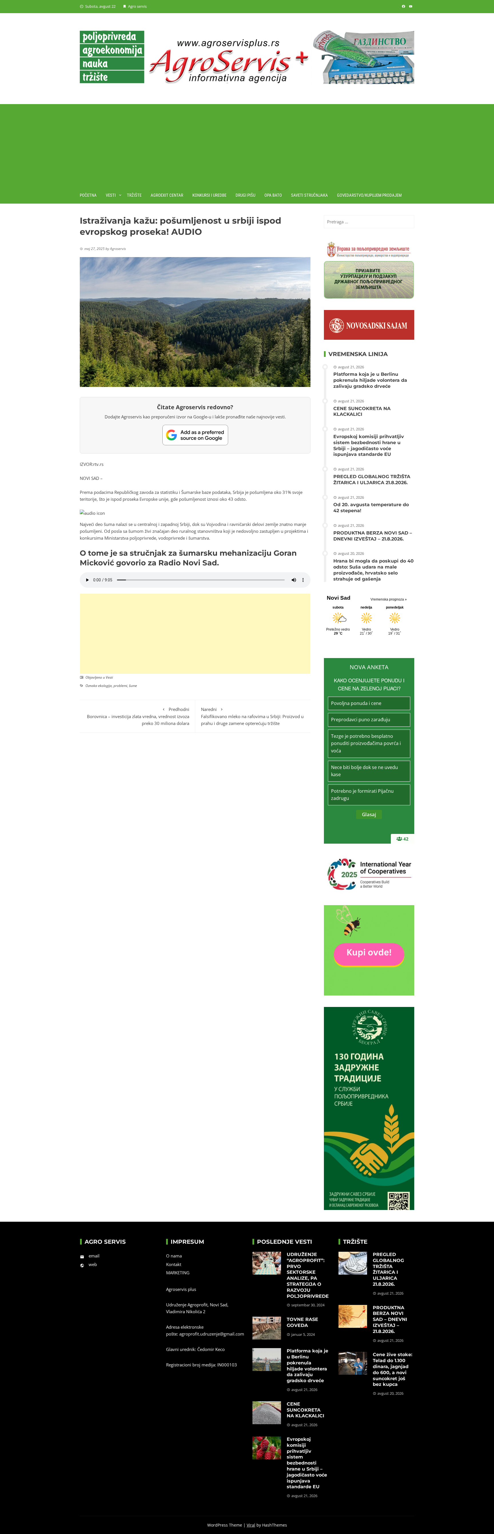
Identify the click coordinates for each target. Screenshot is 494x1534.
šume (133, 685)
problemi (120, 685)
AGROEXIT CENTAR (167, 195)
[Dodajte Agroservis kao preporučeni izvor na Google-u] (195, 435)
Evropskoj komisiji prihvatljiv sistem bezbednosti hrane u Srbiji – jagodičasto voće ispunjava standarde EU (368, 445)
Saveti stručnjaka (309, 195)
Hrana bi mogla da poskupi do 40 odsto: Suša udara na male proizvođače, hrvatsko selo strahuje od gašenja (373, 569)
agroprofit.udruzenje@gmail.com (211, 1334)
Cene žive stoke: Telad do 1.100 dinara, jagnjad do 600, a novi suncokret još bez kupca (392, 1369)
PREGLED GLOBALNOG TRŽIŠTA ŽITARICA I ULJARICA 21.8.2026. (371, 479)
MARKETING (178, 1272)
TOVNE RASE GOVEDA (302, 1322)
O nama (174, 1256)
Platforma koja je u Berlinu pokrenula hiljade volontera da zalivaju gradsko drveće (370, 380)
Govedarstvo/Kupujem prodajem (369, 195)
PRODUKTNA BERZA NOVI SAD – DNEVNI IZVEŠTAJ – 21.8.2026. (372, 536)
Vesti (111, 195)
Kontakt (173, 1264)
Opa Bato (273, 195)
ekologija (105, 685)
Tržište (134, 195)
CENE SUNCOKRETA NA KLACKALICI (362, 411)
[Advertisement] (247, 144)
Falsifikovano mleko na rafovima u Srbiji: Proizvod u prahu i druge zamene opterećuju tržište (252, 716)
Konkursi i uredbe (209, 195)
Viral (251, 1525)
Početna (88, 195)
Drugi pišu (245, 195)
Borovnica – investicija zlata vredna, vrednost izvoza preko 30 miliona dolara (138, 716)
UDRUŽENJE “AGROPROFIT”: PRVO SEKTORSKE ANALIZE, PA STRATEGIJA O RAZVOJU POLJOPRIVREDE (308, 1275)
